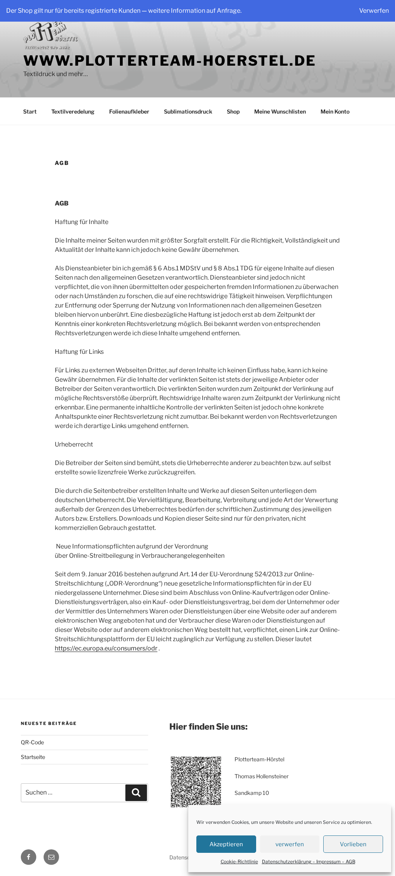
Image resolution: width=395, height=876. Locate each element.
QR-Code (32, 742)
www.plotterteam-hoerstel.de (169, 60)
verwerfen (289, 844)
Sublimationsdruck (188, 111)
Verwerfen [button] (374, 10)
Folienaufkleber (129, 111)
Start (30, 111)
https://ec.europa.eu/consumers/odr (106, 648)
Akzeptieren (226, 844)
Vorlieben (353, 844)
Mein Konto (335, 111)
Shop (233, 111)
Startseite (33, 757)
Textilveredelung (73, 111)
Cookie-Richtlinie (239, 861)
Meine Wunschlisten (280, 111)
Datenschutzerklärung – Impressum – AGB (308, 861)
